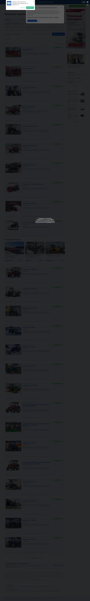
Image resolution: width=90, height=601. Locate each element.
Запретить (22, 7)
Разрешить (30, 7)
